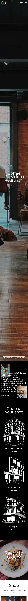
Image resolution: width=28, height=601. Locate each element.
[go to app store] (8, 567)
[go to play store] (19, 567)
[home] (3, 3)
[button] (21, 3)
